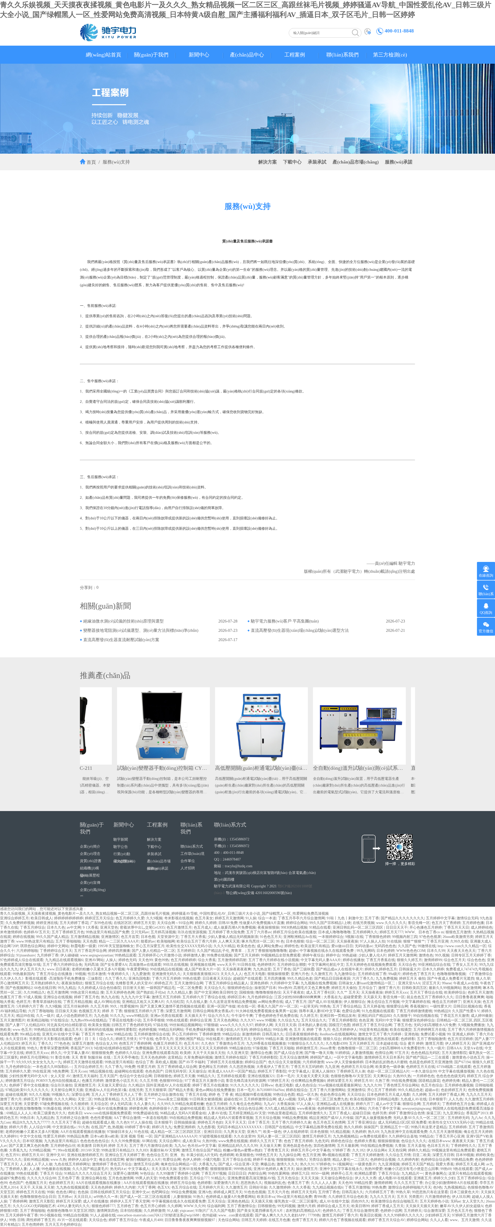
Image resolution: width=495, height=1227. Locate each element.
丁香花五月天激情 (454, 1016)
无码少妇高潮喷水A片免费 (435, 1025)
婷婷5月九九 (162, 1127)
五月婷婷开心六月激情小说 (160, 955)
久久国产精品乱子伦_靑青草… (221, 951)
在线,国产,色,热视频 (107, 1127)
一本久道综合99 (423, 1071)
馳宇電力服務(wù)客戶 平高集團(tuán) (285, 621)
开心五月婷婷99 (184, 1034)
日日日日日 (237, 1173)
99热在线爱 (192, 978)
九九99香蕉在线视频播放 (266, 1043)
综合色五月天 (454, 960)
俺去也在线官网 (111, 1159)
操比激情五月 (307, 1169)
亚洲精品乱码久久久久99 (238, 1146)
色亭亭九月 (164, 1039)
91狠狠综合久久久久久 (306, 1043)
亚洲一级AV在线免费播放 (107, 1108)
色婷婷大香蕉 (365, 1141)
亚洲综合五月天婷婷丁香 (125, 1155)
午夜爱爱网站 (137, 969)
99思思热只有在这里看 (430, 1192)
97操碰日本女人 (119, 1132)
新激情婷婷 (251, 1034)
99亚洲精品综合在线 (434, 965)
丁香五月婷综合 (32, 927)
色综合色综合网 (250, 1108)
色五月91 (12, 1155)
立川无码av (140, 932)
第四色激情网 (324, 1146)
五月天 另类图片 (410, 1197)
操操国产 (371, 1127)
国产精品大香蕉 (181, 1090)
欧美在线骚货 (400, 1030)
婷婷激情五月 (307, 1048)
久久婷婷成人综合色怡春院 (99, 988)
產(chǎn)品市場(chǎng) (356, 162)
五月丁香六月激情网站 (327, 1090)
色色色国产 (154, 1071)
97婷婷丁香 (341, 1150)
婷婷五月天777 (391, 932)
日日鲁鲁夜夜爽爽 (469, 997)
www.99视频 (266, 1020)
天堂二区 (85, 1099)
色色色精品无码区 (425, 1053)
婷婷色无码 (127, 960)
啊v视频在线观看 (335, 1155)
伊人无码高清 (121, 1104)
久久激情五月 (321, 974)
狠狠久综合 (332, 1039)
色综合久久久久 (413, 1141)
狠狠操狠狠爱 (278, 974)
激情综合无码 (467, 918)
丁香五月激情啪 (357, 1187)
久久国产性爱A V (466, 1011)
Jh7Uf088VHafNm (270, 1090)
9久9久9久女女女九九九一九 (38, 1062)
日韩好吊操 (258, 1187)
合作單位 (187, 861)
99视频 (80, 974)
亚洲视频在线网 (202, 965)
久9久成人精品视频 (280, 1108)
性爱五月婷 (146, 1067)
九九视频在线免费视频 (319, 983)
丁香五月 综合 (51, 1173)
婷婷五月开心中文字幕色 (311, 1150)
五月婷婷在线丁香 (372, 974)
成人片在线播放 (95, 1201)
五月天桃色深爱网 (221, 1108)
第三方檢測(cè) (390, 55)
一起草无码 (309, 1006)
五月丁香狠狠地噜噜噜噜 (267, 951)
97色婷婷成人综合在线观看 (21, 960)
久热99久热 (402, 1076)
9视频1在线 (354, 937)
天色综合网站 (229, 1220)
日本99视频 (465, 1155)
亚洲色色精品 (238, 1201)
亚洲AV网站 (94, 960)
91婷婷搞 (342, 1053)
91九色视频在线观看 (378, 1011)
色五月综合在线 (184, 1187)
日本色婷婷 (385, 951)
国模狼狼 (246, 992)
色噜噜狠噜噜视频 (451, 974)
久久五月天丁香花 (65, 1122)
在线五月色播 (279, 1220)
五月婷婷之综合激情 (72, 1118)
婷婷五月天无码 (303, 1192)
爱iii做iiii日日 (342, 946)
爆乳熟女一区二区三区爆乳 (296, 1201)
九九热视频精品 (345, 1136)
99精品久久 (206, 1076)
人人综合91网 (40, 1127)
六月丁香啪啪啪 (40, 1011)
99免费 (130, 1067)
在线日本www (439, 1141)
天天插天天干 (195, 1016)
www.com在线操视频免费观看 (107, 1113)
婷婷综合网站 (297, 923)
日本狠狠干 (437, 1099)
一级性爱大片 (440, 1006)
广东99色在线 (101, 923)
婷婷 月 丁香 (112, 1011)
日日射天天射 (133, 988)
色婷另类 (379, 1113)
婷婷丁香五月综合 (123, 1220)
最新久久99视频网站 (445, 988)
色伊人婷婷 (192, 1159)
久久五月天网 (132, 1099)
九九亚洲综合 (453, 1113)
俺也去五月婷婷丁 (446, 1002)
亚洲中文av (141, 1192)
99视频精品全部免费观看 (281, 955)
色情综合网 (384, 1053)
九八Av (476, 1118)
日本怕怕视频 (131, 1211)
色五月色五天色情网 (329, 1122)
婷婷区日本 (236, 997)
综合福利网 (216, 1206)
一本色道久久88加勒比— (52, 1067)
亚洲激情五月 (85, 1085)
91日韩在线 (246, 965)
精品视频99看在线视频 (253, 1095)
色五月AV (191, 1043)
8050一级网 (320, 1173)
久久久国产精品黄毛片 (90, 1169)
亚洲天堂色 (109, 927)
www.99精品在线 (118, 1034)
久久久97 (247, 1020)
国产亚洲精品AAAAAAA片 (175, 1136)
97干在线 (146, 1039)
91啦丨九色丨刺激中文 (345, 918)
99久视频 (442, 955)
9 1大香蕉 (90, 927)
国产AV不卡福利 (192, 1062)
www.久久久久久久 (391, 923)
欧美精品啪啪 (38, 1020)
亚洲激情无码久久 (166, 974)
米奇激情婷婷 (11, 932)
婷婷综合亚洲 (200, 1020)
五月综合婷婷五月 (88, 1067)
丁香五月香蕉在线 (380, 960)
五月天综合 (217, 1201)
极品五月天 (73, 1030)
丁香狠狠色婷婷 (377, 937)
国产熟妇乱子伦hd (150, 992)
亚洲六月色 (300, 974)
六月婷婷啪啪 (27, 951)
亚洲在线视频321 (261, 1076)
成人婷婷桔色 (481, 927)
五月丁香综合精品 (346, 1006)
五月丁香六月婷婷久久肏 (291, 1122)
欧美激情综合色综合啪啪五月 (394, 1201)
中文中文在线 (31, 1136)
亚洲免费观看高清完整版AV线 (251, 1178)
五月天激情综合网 (188, 983)
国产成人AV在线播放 (325, 1002)
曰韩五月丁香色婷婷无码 (131, 1025)
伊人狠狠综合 (354, 1002)
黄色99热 (161, 960)
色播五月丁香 (11, 997)
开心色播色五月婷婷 (425, 927)
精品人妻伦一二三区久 (350, 1159)
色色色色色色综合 (94, 1141)
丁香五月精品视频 (77, 1002)
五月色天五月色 (459, 1211)
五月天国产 (109, 1076)
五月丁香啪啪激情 (431, 1039)
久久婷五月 (309, 1016)
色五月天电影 (255, 974)
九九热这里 (262, 969)
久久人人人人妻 (323, 1183)
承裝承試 (317, 162)
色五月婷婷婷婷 (183, 960)
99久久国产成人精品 (52, 937)
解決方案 (267, 162)
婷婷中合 (333, 955)
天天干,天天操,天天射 (37, 1187)
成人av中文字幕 (388, 1104)
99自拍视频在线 (425, 1016)
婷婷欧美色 (485, 1155)
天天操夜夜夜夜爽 (236, 969)
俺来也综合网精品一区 (179, 1164)
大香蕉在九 (333, 997)
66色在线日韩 (45, 988)
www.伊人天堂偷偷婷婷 (344, 1062)
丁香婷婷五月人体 (350, 1071)
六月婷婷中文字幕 (284, 983)
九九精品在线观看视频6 (64, 960)
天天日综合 (356, 1095)
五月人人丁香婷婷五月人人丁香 (116, 1095)
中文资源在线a (64, 1127)
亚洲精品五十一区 (394, 1127)
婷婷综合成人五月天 (333, 1206)
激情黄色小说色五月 (468, 1057)
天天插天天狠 (262, 1201)
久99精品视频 (40, 1150)
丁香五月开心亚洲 (449, 1136)
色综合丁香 (144, 1062)
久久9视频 (154, 918)
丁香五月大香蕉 (193, 937)
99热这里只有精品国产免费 (107, 932)
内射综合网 (257, 1173)
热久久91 (307, 1164)
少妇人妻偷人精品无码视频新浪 (233, 937)
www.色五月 (22, 1030)
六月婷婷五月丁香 (379, 1192)
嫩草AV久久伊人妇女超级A (461, 1206)
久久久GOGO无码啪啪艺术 (34, 1206)
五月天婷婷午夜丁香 (21, 1215)
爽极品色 (267, 1164)
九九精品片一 (412, 1173)
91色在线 (141, 1132)
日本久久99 (436, 951)
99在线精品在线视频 (166, 969)
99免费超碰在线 (145, 1113)
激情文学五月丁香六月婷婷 (380, 1034)
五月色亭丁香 (68, 1178)
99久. (114, 1006)
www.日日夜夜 (58, 969)
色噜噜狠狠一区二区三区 (357, 1048)
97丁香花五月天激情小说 (204, 1081)
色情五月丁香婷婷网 (135, 1043)
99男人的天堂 (146, 1178)
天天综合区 (99, 1104)
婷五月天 (28, 1043)
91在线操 (394, 941)
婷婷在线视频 (23, 937)
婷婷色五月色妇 (210, 1122)
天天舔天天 (372, 997)
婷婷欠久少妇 (444, 1178)
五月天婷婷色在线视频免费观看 (371, 965)
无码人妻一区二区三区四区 (278, 1136)
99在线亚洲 (41, 1071)
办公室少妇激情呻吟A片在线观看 (451, 1183)
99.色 (280, 941)
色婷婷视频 (147, 1030)
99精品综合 (231, 1034)
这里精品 (175, 1057)
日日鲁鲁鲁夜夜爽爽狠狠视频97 (190, 1220)
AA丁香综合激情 (127, 1118)
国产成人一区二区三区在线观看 (145, 1197)
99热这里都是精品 (282, 1113)
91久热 (83, 1127)
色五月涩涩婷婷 (460, 1039)
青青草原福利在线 (46, 1002)
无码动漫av (364, 946)
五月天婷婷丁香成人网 (446, 1095)
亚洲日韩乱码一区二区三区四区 (358, 927)
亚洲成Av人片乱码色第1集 (106, 1090)
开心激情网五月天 (14, 983)
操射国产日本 (265, 988)
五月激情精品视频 (84, 937)
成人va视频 (287, 1099)
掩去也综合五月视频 (383, 1002)
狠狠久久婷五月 (409, 960)
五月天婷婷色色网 (120, 992)
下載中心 (292, 162)
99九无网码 (366, 951)
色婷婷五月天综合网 (357, 1067)
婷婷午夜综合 (313, 955)
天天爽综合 (382, 1076)
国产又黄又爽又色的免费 (28, 1146)
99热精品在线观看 (48, 1030)
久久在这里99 (244, 1136)
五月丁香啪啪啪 (68, 941)
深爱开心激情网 (125, 1173)
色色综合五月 (157, 1155)
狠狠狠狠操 (285, 1159)
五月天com (78, 1071)
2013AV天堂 (90, 1150)
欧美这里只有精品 (315, 946)
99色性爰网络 (279, 1173)
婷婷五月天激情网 (229, 918)
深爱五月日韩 (443, 1155)
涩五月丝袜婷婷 (75, 1006)
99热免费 (379, 1187)
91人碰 (172, 1211)
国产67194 (462, 1062)
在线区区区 (123, 923)
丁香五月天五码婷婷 (307, 1067)
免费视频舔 (144, 1048)
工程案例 (294, 55)
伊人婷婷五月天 (457, 1043)
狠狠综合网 (411, 1104)
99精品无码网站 (171, 1030)
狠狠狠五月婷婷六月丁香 (144, 1011)
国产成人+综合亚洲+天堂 (238, 1164)
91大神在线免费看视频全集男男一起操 (266, 1011)
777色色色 (62, 1043)
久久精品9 (136, 1085)
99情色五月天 (266, 1155)
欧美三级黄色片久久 (50, 1113)
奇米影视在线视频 (178, 918)
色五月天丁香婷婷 (446, 923)
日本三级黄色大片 (464, 1192)
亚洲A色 (205, 1192)
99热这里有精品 (106, 1099)
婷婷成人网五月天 (227, 1192)
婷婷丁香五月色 (86, 997)
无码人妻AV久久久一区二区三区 (419, 1118)
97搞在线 (160, 1025)
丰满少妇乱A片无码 (232, 1030)
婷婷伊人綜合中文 (82, 1159)
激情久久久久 (287, 1164)
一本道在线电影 (155, 1118)
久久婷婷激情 (154, 1211)
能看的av (148, 941)
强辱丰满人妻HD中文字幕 (319, 1011)
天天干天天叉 (235, 1122)
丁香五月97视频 (213, 1173)
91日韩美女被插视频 (205, 1099)
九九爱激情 (141, 974)
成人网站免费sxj (270, 946)
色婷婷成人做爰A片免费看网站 (230, 1197)
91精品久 (218, 1178)
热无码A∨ (118, 1169)
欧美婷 (185, 1053)
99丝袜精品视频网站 (185, 1025)
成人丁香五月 (296, 1002)
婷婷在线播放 (353, 960)
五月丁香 (372, 918)
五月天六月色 (278, 1192)
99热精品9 (442, 1011)
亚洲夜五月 (423, 1178)
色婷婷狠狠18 (328, 1108)
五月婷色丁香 (127, 1206)
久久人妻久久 (144, 1104)
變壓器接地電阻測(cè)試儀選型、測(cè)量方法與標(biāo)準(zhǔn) (140, 630)
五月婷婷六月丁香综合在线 (204, 997)
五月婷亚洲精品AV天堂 (247, 1113)
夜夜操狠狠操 (268, 927)
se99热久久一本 (106, 1197)
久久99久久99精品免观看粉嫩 (180, 1104)
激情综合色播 (261, 1053)
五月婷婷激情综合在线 (152, 1034)
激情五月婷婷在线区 (230, 1057)
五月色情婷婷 (32, 1224)
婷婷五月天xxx (396, 992)
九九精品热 (45, 1118)
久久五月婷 (99, 1006)
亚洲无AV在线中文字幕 (60, 1034)
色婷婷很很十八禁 (163, 1108)
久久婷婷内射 (408, 1159)
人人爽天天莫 (229, 941)
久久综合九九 (288, 1020)
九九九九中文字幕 (135, 997)
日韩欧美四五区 (414, 988)
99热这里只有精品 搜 (87, 992)
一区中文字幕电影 (348, 1057)
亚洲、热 (177, 1155)
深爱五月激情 (83, 1043)
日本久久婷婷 (433, 969)
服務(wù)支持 (116, 162)
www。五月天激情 (464, 1220)
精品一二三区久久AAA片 (119, 941)
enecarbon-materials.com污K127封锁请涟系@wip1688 (158, 1215)
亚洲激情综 (356, 1090)
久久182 (358, 1150)
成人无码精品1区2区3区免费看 (402, 1122)
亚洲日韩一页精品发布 (338, 1016)
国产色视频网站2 (18, 988)
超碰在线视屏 (16, 1095)
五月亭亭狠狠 (153, 1020)
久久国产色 (407, 946)
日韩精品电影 (388, 1099)
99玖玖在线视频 (175, 965)
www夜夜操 (306, 1108)
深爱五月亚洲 (11, 1104)
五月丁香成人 (340, 1113)
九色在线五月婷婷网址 (72, 1164)
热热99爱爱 (374, 1169)
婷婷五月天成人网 (470, 1164)
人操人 (111, 960)
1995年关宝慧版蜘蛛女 (116, 946)
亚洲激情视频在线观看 (303, 1039)
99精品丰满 (274, 1039)
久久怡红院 (175, 1002)
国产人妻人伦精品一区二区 (153, 951)
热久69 (373, 1132)
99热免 (325, 1006)
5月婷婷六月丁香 (29, 1006)
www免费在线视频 (233, 1141)
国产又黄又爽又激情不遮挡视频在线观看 (172, 1006)
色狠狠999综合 (171, 1081)
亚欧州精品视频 (36, 1159)
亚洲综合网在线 (93, 1178)
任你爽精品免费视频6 (308, 1081)
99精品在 (426, 1136)
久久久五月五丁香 (408, 1183)
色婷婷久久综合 (127, 1053)
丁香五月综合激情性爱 (360, 1211)
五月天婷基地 (374, 1006)
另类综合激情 (320, 1159)
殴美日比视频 (371, 1215)
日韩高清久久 (273, 1034)
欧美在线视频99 (362, 1099)
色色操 (83, 1192)
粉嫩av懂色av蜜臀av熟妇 (242, 1150)
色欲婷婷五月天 (453, 1090)
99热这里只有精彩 (119, 1062)
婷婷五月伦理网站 (34, 1057)
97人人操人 (305, 1104)
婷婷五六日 (300, 1173)
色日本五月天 (438, 1146)
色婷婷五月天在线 (420, 1067)
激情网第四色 (107, 1211)
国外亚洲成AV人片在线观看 (168, 1085)
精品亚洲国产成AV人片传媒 (331, 1118)
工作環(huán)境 (192, 854)
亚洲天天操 (472, 1002)
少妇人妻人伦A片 (372, 955)
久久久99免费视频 (125, 1141)
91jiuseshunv (25, 955)
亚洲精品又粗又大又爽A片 (143, 1002)
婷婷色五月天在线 (30, 1192)
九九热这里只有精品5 (61, 1141)
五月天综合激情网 (293, 1057)
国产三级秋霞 (303, 969)
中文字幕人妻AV (76, 1053)
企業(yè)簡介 (90, 846)
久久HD (142, 1150)
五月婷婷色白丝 (63, 1146)
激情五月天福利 (85, 1076)
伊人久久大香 (365, 1178)
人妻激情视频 (362, 1053)
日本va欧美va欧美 (104, 1136)
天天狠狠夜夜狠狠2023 (201, 974)
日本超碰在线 (387, 1043)
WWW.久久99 (194, 1206)
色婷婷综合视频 (382, 1159)
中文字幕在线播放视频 (456, 1071)
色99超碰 (209, 1215)
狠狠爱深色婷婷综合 (418, 1020)
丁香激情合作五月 (230, 1043)
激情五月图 (434, 1043)
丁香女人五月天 (464, 965)
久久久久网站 (65, 1099)
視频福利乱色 (275, 1183)
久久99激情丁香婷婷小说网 (177, 1173)
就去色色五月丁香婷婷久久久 (430, 997)
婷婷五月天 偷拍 (412, 978)
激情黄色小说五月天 (121, 1081)
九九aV (269, 1104)
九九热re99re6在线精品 (88, 1020)
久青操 (400, 1146)
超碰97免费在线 (12, 1178)
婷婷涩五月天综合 (99, 918)
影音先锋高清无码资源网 (246, 1081)
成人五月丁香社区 (320, 992)
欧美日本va (266, 1197)
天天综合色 (407, 965)
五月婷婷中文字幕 (440, 918)
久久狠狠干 (402, 1016)
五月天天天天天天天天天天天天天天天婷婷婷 (191, 1048)
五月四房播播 (274, 978)
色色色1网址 (66, 1192)
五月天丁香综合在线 (426, 992)
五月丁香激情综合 (241, 1206)
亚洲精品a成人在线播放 (335, 1104)
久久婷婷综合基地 (403, 1136)
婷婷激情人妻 (194, 955)
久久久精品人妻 (179, 992)
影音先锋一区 (419, 923)
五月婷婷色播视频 (458, 1085)
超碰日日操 (361, 1113)
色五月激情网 (58, 992)
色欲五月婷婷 (216, 1104)
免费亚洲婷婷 (184, 1127)
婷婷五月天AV (33, 1155)
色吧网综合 (160, 1192)
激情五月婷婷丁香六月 (340, 1215)
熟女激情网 (472, 988)
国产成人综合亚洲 (288, 1053)
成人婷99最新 (481, 1016)
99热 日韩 (16, 1220)
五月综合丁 (367, 988)
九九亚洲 (332, 1067)
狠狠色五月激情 (458, 932)
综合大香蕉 (207, 960)
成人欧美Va (191, 1141)
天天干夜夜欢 (293, 992)
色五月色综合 (432, 1085)
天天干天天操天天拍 (209, 1053)
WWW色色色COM (410, 951)
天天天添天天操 (164, 1169)
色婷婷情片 (266, 965)
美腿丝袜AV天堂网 (165, 1150)
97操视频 (260, 1048)
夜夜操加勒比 (72, 983)
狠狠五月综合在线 (99, 983)
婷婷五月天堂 (144, 923)
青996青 (320, 1197)
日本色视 (148, 937)
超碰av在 (432, 1090)
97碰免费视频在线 (54, 1104)
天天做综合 (197, 1071)
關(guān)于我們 (151, 55)
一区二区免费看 (189, 988)
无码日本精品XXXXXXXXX (240, 1127)
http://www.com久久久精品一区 (462, 946)
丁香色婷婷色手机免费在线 (276, 1016)
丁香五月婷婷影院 (342, 1020)
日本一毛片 (285, 1076)
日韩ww (267, 1085)
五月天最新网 (348, 1146)
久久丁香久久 (116, 978)
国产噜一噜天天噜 (318, 1053)
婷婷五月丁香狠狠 (37, 1099)
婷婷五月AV (363, 1081)
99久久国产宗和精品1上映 (330, 923)
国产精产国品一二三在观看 (428, 1057)
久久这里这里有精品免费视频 (232, 1002)
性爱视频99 (129, 1006)
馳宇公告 (120, 847)
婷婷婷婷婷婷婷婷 (68, 918)
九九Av (180, 1146)
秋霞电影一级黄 (83, 946)
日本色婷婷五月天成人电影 (388, 1095)
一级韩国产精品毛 (160, 988)
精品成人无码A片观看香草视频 (228, 1118)
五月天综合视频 (267, 1118)
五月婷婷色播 (473, 923)
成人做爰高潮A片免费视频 (234, 927)
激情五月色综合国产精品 (201, 1150)
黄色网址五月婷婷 (213, 1067)
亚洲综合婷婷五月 (14, 918)
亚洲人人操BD (323, 1071)
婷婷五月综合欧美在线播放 (294, 932)
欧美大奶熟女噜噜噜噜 (23, 1108)
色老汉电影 (284, 1085)
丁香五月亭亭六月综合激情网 (301, 918)
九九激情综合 (345, 974)
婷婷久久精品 (419, 1150)
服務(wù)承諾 (398, 162)
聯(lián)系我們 (342, 55)
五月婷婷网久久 (365, 932)
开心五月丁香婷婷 (381, 1090)
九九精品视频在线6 (327, 1187)
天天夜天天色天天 (461, 951)
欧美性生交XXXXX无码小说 (189, 946)
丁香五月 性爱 (92, 1034)
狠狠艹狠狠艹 (414, 941)
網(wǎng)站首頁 (103, 55)
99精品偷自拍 (240, 1048)
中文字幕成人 (299, 1071)
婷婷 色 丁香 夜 (221, 1095)
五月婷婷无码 (458, 1118)
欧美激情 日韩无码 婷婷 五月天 (102, 1146)
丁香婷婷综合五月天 (56, 951)
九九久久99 (372, 1085)
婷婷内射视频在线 (357, 1039)
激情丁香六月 (389, 988)
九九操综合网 (290, 1155)
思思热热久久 (251, 1183)
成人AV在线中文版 (334, 1201)
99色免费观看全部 (173, 1178)
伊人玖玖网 (461, 1197)
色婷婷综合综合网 (435, 1159)
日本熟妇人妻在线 (312, 1025)
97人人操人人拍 (372, 941)
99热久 (301, 1159)
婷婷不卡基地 (264, 1159)
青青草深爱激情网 (54, 1048)
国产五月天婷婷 (246, 955)
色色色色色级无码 (450, 1076)
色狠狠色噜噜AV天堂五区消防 (71, 1211)
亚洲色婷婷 (259, 983)
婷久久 (56, 1053)
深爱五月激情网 (178, 1011)
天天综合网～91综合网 (175, 923)
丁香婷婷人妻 (16, 1169)
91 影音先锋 (60, 1057)
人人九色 (455, 1099)
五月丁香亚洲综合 (361, 1122)
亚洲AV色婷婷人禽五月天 (273, 1169)
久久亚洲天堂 (238, 1053)
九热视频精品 (455, 1187)
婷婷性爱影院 (126, 1030)
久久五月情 (148, 1081)
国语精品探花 (429, 1081)
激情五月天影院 (41, 1201)
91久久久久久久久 (244, 1085)
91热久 (198, 1197)
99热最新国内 (23, 974)
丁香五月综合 (389, 1173)
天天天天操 (310, 1178)
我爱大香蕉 (445, 1164)
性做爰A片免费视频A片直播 (261, 923)
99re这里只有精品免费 (294, 1197)
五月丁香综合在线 (236, 1159)
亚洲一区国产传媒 (221, 1006)
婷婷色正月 (163, 983)
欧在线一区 (246, 1006)
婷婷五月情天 (126, 1039)
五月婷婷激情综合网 (260, 1099)
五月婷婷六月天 (211, 1187)
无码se (455, 1201)
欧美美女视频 (99, 1025)
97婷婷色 (323, 1164)
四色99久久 (360, 1201)
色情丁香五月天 (304, 1220)
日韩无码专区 (176, 1071)
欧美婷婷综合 (455, 992)
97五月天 (402, 1053)
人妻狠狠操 (182, 1197)
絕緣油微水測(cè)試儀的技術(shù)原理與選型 (123, 621)
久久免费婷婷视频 (19, 923)
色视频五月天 (89, 1011)
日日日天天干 (397, 927)
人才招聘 (187, 868)
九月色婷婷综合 (260, 997)
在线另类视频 (363, 923)
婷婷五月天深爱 (68, 1201)
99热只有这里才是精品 (429, 1127)
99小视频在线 (50, 1215)
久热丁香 (382, 1081)
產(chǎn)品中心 (247, 55)
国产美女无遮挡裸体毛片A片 (260, 1211)
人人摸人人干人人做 (36, 1164)
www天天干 (226, 965)
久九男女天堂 (234, 1132)
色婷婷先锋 (451, 1081)
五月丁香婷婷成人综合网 (177, 1067)
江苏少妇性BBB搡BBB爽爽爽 (298, 997)
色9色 (437, 1187)
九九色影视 (206, 1127)
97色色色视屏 (430, 937)
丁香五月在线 (196, 1095)
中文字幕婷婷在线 (415, 1002)
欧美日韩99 (360, 1206)
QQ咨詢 (486, 613)
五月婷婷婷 (458, 1127)
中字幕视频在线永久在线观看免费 (327, 951)
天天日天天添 (285, 1025)
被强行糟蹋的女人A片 (143, 1159)
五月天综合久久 (313, 1020)
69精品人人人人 (19, 1113)
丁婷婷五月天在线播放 (225, 1062)
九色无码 (322, 1141)
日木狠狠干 (163, 1122)
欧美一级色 (272, 1132)
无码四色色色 (385, 946)
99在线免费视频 (404, 1081)
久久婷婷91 (9, 1136)
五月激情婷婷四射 (232, 960)
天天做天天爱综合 (111, 1085)
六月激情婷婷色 (437, 1197)
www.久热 (58, 1159)
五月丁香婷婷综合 (471, 1178)
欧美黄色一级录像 (389, 1067)
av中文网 (74, 927)
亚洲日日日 (213, 1132)
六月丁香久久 (363, 978)
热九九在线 (110, 997)
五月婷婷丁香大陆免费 (226, 932)
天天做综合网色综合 (336, 1178)
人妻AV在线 (217, 1113)
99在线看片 (215, 1039)
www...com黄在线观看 (235, 1215)
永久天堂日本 (16, 1039)
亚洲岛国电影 (139, 978)
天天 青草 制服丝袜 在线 (91, 1057)
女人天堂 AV (61, 1076)
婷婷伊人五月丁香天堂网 (130, 1201)
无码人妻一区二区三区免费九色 (323, 1099)
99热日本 (27, 1118)
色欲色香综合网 (332, 1095)
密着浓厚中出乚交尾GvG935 (142, 927)
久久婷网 (419, 1095)
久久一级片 (45, 1016)
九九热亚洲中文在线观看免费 (404, 1132)
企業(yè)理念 (90, 854)
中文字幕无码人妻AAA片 (321, 960)
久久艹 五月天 (348, 992)
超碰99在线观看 (192, 1108)
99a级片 (394, 974)
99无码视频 (286, 1206)
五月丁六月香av (258, 932)
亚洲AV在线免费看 (193, 1169)
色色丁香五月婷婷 (298, 1141)
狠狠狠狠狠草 (221, 1169)
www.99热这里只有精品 (35, 941)
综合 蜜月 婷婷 (411, 1043)
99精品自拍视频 (75, 1215)
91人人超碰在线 (103, 1215)
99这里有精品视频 (373, 1030)
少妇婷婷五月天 (437, 1215)
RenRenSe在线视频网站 (338, 1034)
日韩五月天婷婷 (254, 1220)
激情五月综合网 (146, 1164)
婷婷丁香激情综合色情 (407, 1113)
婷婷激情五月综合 (19, 1081)
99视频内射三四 (404, 937)
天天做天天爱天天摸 (312, 1076)
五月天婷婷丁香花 (74, 923)
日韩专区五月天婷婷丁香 (471, 955)
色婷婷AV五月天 (36, 932)
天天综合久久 (215, 988)
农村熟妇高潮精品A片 (303, 1211)
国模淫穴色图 (339, 1025)
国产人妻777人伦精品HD (25, 1025)
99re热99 (285, 988)
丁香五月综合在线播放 (54, 974)
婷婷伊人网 (264, 1025)
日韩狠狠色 (163, 1076)
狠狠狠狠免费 (102, 1053)
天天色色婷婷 (101, 1187)
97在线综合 (60, 1020)
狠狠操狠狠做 (388, 1141)
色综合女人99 (106, 1043)
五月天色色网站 (225, 1020)
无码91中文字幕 (387, 1020)
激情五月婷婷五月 (316, 1136)
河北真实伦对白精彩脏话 (66, 1025)
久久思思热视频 (241, 1067)
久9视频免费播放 (471, 1025)
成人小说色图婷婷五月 (74, 1016)
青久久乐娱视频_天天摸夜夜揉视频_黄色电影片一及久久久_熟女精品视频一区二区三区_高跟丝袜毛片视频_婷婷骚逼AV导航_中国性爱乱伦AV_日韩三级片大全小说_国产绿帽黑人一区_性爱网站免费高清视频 (164, 913)
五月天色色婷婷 (153, 1057)
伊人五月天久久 (32, 969)
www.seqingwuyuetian (96, 955)
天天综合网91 (169, 1141)
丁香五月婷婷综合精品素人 (226, 983)
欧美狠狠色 (245, 1155)
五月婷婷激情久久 (312, 1113)
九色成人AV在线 (413, 1099)
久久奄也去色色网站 (245, 1104)
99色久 (32, 1048)
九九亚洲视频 (389, 1164)
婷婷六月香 (18, 1127)
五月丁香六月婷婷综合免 (62, 965)
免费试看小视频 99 (435, 1034)
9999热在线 (243, 1169)
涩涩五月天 (431, 983)
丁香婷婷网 (18, 1201)
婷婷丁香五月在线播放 (210, 1085)
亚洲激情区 (110, 937)
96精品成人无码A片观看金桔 (183, 1113)
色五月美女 (204, 918)
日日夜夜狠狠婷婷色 (301, 1034)
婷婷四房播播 (119, 951)
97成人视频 (32, 997)
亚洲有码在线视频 (98, 1030)
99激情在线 (427, 946)
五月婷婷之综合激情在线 (163, 1095)
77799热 (314, 1215)
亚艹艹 (149, 1099)
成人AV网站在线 (107, 1002)
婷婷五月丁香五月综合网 (372, 1025)
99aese (446, 983)
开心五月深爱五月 (150, 946)
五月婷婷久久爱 (18, 1071)
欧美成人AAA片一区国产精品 (232, 1071)
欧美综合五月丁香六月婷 (196, 941)
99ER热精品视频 (294, 927)
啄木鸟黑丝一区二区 (258, 941)
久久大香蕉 (301, 1187)
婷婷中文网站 (58, 946)
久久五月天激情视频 (445, 1132)
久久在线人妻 (197, 1002)
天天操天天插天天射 (422, 1206)
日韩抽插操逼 (185, 1122)
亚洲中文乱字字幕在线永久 (341, 1169)
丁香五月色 (403, 1025)
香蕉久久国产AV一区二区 (277, 1006)
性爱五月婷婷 (54, 1136)
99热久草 (403, 1192)
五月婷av (65, 1197)
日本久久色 (56, 927)
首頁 (91, 162)
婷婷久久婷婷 (206, 923)
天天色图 (89, 941)
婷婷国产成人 (321, 1057)
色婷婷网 (226, 1155)
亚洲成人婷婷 (463, 1034)
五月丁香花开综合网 (90, 951)
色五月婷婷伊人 (344, 1030)
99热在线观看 (177, 1020)
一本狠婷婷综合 (330, 937)
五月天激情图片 (12, 1020)
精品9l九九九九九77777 (31, 1122)
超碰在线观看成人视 (98, 1122)
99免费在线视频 (219, 955)
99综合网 (280, 1030)
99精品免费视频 (294, 1118)
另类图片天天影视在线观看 (50, 1039)
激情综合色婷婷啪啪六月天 (409, 1187)
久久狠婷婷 (79, 1104)
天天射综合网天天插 (67, 1090)
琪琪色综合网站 (32, 946)
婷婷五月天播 (184, 1076)
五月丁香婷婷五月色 (68, 932)
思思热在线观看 (386, 1039)
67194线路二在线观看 (454, 1067)
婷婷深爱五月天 (339, 1081)
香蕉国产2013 (81, 1048)
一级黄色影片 (365, 1164)
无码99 (258, 1039)
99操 (50, 1192)
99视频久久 (61, 1095)
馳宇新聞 (120, 839)
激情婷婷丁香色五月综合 (112, 1164)
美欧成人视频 (166, 1062)
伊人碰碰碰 (69, 955)
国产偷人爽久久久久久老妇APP (280, 1215)
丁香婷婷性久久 (463, 1146)
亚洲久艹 (254, 1132)
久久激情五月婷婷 (479, 1099)
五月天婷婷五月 (361, 1043)
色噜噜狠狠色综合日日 (38, 1197)
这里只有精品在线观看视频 (470, 1173)
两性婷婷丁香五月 (40, 1220)
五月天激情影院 (454, 1053)
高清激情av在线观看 (145, 965)
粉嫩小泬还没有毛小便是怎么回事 (411, 1169)
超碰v (293, 951)
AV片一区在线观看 (72, 1220)
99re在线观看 (68, 1150)
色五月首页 (130, 937)
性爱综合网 (172, 1159)
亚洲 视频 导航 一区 (136, 1136)
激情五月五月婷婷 (166, 997)
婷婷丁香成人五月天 (387, 1206)
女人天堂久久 (473, 1201)
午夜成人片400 (151, 1220)
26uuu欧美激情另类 (458, 937)
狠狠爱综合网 (397, 1006)
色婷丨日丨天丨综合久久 (94, 1039)
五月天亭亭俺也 (126, 1057)
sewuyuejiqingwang (416, 1108)
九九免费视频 (386, 978)
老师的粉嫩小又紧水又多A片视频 (98, 969)
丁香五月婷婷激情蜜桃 (414, 1011)
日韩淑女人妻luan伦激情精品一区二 (367, 983)
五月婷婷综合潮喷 (291, 965)
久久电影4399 (336, 1043)
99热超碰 (349, 955)
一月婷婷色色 (423, 1076)
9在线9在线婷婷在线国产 (114, 1048)
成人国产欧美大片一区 (202, 969)
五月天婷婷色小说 (434, 1201)
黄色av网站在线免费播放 (215, 1090)
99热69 (445, 1169)
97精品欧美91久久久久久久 (27, 1090)
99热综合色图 (284, 1095)
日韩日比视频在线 (467, 1006)
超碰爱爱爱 (352, 997)
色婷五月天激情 (480, 992)
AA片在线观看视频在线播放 (82, 1132)
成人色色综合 (306, 1085)
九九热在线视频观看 (72, 1187)
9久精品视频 (340, 1132)
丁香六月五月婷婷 (166, 978)
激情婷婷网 (383, 1183)
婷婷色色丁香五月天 (418, 974)
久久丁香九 (114, 1067)
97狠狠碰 (211, 1025)
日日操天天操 (66, 1011)
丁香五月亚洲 (437, 941)
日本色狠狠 (295, 941)
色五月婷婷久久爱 (130, 918)
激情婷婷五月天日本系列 (384, 1057)
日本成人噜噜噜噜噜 (334, 932)
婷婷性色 (291, 946)
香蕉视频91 (419, 1006)
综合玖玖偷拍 (61, 1085)
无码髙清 (91, 965)
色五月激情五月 (179, 927)
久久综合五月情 (398, 1155)
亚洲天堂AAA (409, 983)
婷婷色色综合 (341, 1141)
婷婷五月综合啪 (182, 1183)
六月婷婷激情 (313, 1062)
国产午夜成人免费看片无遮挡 (450, 978)
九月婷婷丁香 (48, 955)
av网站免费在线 (270, 1002)
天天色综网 (397, 1150)
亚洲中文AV (55, 1155)
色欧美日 (75, 1113)
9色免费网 (60, 1071)
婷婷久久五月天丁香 (266, 1141)
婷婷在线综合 (297, 1090)
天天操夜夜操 (347, 941)
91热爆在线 (52, 1108)
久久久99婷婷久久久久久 (403, 1215)
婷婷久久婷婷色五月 (381, 969)
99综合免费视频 (183, 1192)
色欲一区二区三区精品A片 (388, 1071)
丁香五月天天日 (456, 927)
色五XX (163, 1187)
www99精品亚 (137, 1016)
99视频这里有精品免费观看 (453, 1150)
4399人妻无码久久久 (73, 1206)
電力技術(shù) (124, 861)
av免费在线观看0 (373, 1136)
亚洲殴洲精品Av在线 (299, 937)
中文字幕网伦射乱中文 (326, 965)
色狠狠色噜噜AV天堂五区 (351, 1076)
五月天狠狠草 (156, 1090)
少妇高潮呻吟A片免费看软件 (402, 1048)
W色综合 (147, 1173)
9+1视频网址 (343, 1164)
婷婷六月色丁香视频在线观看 (342, 1220)
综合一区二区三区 (320, 941)
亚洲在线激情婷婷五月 (85, 1155)
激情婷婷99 (433, 960)
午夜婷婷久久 (119, 974)
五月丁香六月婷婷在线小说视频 (273, 960)
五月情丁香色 (329, 1192)
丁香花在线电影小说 (125, 1020)
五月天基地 (416, 1146)
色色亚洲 (366, 1020)
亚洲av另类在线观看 (166, 1016)
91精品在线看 (320, 927)
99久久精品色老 (299, 978)
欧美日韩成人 (41, 918)
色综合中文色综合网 (135, 1076)
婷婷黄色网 (138, 1108)
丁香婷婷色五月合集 (458, 1104)
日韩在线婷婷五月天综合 (110, 1192)
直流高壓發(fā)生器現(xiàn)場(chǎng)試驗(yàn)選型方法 (300, 630)
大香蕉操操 (286, 1104)
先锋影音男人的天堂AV (134, 983)
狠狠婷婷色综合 (240, 988)
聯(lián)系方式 (191, 846)
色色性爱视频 (101, 1118)
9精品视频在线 (101, 1071)
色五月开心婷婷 (153, 1206)
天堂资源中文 (168, 937)
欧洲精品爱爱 (365, 1173)
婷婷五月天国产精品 (417, 1164)
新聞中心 (199, 55)
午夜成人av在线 (465, 983)
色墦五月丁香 (298, 1183)
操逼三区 (433, 1113)
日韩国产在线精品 (279, 1127)
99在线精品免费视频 (185, 1118)
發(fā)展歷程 (90, 875)
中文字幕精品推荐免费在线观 (318, 1127)
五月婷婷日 (186, 951)
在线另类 (136, 1090)
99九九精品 (67, 988)
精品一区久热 (307, 1095)
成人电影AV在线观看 (395, 1178)
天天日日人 (83, 1197)
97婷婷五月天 (278, 1081)
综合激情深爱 (434, 1211)
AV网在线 (149, 1141)
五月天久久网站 (353, 1108)
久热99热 (209, 1141)
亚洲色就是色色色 (297, 1146)
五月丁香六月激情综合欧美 (150, 1146)
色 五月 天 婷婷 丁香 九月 (309, 1030)
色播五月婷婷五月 (167, 1043)
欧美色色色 (246, 946)
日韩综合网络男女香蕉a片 (213, 1011)
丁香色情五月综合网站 (401, 1085)
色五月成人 (203, 927)
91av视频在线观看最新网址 (339, 1085)
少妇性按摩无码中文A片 (29, 1076)
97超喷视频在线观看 (215, 1136)
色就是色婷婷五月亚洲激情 (430, 1062)
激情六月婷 (306, 1206)
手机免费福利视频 (199, 1030)
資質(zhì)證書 (90, 861)
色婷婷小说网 (391, 1211)
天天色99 (145, 960)
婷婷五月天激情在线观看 (83, 1062)
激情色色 (426, 955)
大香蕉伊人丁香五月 (272, 1067)
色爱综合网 (351, 1011)
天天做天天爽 (270, 1146)
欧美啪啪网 (166, 941)
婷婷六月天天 (74, 1108)
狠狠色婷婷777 (103, 1206)
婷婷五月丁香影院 (272, 1071)
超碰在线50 (233, 1099)
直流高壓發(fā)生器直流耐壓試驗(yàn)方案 (121, 639)
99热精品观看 (125, 955)
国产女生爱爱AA (113, 965)
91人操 (250, 918)
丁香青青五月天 (276, 1150)
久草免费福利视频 (198, 1057)
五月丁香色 (282, 969)
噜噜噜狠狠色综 (268, 992)
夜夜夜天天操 (463, 1141)
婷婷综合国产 (255, 1062)
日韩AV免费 (227, 923)
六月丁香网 (146, 1187)
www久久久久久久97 (236, 1025)
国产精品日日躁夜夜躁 (332, 978)
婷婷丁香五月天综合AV (386, 1220)
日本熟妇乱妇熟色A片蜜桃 (386, 1062)
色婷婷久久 (332, 1211)
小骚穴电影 (211, 1159)
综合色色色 (476, 960)
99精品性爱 (363, 1183)
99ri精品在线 (30, 1034)
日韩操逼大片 (409, 969)
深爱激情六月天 (226, 1183)
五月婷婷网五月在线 (429, 1030)
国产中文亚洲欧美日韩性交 (215, 992)
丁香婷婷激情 (209, 1034)
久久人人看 (439, 1220)
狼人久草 (483, 978)
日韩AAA (454, 1048)
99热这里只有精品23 (117, 1150)
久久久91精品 (224, 946)
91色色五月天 (271, 937)
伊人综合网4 (376, 1150)
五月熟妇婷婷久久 (45, 983)
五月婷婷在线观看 (231, 1076)
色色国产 (16, 1183)
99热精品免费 (462, 1159)
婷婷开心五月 (342, 1173)
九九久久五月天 (478, 1095)
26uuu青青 (327, 1048)
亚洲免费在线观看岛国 (160, 1053)
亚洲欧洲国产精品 (189, 1039)
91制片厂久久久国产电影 (215, 1211)
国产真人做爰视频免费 (373, 1118)
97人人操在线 (141, 1122)
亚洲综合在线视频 (57, 997)
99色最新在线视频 (56, 1169)
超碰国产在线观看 (247, 978)
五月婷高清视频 (163, 932)
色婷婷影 (408, 1039)
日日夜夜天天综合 (216, 978)
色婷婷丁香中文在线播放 (29, 1085)
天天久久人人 (231, 974)
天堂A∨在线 (473, 1048)
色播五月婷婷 (92, 1081)
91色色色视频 (255, 1192)
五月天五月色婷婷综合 (63, 1224)
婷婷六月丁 (365, 1104)
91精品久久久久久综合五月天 (87, 1173)
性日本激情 (97, 974)
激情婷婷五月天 (238, 1039)
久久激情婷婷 (280, 1187)
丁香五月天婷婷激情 (367, 1155)
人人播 (34, 1169)
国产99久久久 (11, 1159)
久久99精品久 (34, 992)
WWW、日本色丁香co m (424, 932)
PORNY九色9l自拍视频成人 (58, 1081)
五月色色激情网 (121, 1178)
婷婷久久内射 (125, 1187)
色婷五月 (23, 1002)
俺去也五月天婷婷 (478, 1132)
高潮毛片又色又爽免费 (311, 988)
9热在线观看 (463, 1169)
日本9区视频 (32, 1141)
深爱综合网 (80, 1095)
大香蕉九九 (18, 1150)
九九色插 (101, 1016)
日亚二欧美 (421, 1155)
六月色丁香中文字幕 (384, 1108)
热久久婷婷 (353, 1127)
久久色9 (207, 1043)
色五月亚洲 (311, 1155)
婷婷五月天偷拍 (344, 988)
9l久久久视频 (39, 1095)
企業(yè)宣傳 (90, 883)
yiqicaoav (187, 1211)
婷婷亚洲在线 (47, 923)
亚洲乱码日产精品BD (374, 1016)
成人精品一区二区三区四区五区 (176, 1132)
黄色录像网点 (436, 1173)
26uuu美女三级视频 (172, 1099)
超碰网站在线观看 (128, 1071)
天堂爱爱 (30, 1104)
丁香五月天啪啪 (281, 1048)
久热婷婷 (359, 1132)
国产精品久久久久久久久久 (402, 918)
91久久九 (117, 1016)
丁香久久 (45, 1043)
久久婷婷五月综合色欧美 (348, 1197)
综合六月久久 (218, 1016)
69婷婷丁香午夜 (137, 1127)
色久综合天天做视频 (284, 1062)
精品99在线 (25, 1016)
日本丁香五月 (259, 1122)
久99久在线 (459, 941)
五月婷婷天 (431, 1104)
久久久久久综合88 (41, 1178)
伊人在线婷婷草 (295, 1132)
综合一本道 (267, 918)
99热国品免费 (77, 1136)
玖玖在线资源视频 (192, 932)
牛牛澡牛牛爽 (242, 1016)
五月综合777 (199, 1178)
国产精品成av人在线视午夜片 (339, 969)
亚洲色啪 (411, 1034)
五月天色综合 (288, 1178)
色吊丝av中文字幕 (201, 1146)
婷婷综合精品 (260, 1030)
